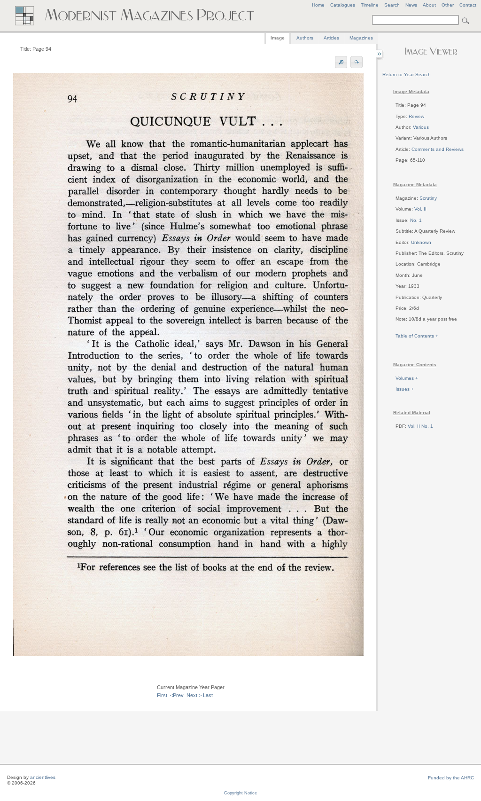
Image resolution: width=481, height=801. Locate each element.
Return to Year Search (406, 74)
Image (278, 37)
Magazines (361, 37)
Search (392, 5)
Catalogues (342, 5)
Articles (331, 37)
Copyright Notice (240, 793)
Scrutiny (428, 198)
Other (448, 5)
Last (208, 695)
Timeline (370, 5)
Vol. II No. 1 (420, 426)
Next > (194, 695)
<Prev (177, 695)
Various (421, 127)
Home (318, 5)
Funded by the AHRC (451, 777)
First (162, 695)
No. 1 (416, 220)
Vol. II (420, 209)
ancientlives (42, 777)
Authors (304, 37)
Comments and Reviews (437, 149)
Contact (467, 5)
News (411, 5)
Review (416, 116)
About (429, 5)
